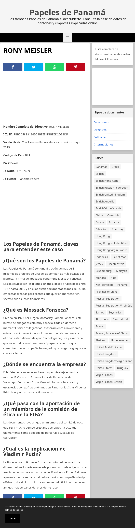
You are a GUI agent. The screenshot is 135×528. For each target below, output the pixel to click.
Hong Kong (103, 236)
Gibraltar (101, 229)
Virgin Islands (104, 375)
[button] (67, 37)
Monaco (101, 278)
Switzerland (120, 319)
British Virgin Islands (108, 208)
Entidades (100, 137)
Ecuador (114, 222)
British (100, 174)
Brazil (115, 167)
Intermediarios (103, 144)
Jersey (99, 264)
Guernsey (117, 229)
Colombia (113, 215)
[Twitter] (33, 67)
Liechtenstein (116, 264)
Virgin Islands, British (109, 382)
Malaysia (121, 271)
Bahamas (101, 167)
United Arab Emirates (109, 347)
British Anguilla (105, 201)
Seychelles (115, 312)
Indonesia (102, 257)
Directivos (100, 130)
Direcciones (101, 122)
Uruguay (122, 368)
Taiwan (100, 326)
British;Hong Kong (107, 180)
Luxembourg (104, 271)
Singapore (102, 319)
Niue (113, 278)
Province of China (107, 291)
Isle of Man (119, 257)
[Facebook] (13, 67)
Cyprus (100, 222)
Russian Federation (108, 298)
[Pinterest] (75, 67)
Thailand (101, 340)
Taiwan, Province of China (112, 333)
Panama (122, 285)
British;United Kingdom (110, 194)
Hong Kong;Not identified (112, 243)
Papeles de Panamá (67, 12)
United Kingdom (106, 354)
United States (104, 368)
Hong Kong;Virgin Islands (111, 250)
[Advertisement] (45, 96)
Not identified (104, 285)
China (99, 215)
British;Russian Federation (112, 187)
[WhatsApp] (54, 67)
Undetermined (120, 340)
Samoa (100, 312)
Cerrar (12, 518)
